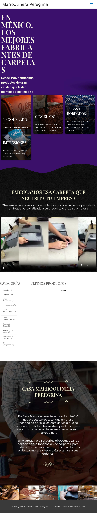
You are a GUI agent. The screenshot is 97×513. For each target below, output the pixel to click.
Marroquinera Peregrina (25, 4)
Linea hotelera (9, 305)
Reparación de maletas (8, 331)
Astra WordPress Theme (74, 506)
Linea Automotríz (8, 300)
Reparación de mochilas (8, 337)
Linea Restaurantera (9, 311)
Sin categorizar (8, 344)
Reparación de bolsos (8, 325)
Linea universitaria (9, 319)
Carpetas (8, 294)
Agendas (7, 290)
